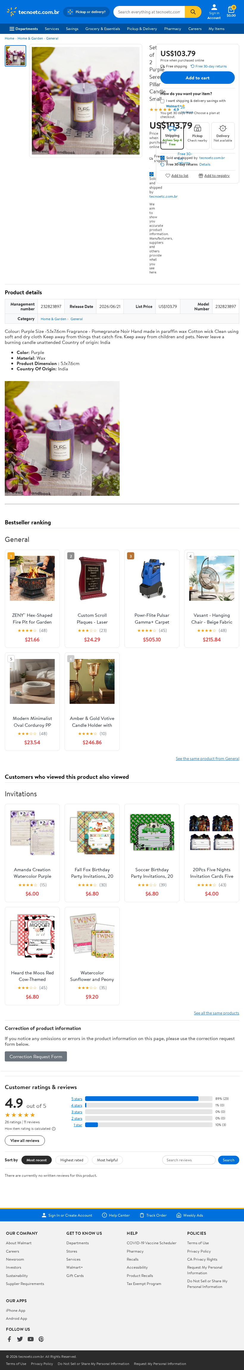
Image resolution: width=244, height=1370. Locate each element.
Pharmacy (172, 28)
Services (52, 28)
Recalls (132, 1259)
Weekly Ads (193, 1215)
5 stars (76, 1099)
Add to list (179, 175)
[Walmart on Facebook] (9, 1339)
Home (9, 38)
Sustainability (17, 1275)
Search (228, 1160)
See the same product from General (207, 758)
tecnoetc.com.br (163, 196)
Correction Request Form (36, 1056)
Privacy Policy (199, 1251)
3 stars (76, 1112)
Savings (72, 28)
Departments (26, 28)
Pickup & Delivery (142, 28)
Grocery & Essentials (102, 28)
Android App (16, 1318)
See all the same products (216, 1013)
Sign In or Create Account (70, 1215)
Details (204, 164)
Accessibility (137, 1267)
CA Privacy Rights (202, 1259)
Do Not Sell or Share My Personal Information (207, 1283)
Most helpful (107, 1160)
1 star (78, 1125)
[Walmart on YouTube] (30, 1339)
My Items (216, 28)
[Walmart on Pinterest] (41, 1339)
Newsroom (15, 1259)
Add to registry (217, 175)
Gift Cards (75, 1275)
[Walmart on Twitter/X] (20, 1339)
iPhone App (15, 1310)
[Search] (193, 12)
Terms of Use (198, 1242)
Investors (13, 1267)
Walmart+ (74, 1267)
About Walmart (19, 1242)
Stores (71, 1251)
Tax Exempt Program (144, 1283)
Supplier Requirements (25, 1283)
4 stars (76, 1105)
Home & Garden (30, 38)
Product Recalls (140, 1275)
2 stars (76, 1118)
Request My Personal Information (204, 1269)
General (52, 38)
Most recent (36, 1160)
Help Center (119, 1215)
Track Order (156, 1215)
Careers (194, 28)
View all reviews (24, 1140)
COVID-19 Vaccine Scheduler (151, 1242)
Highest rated (71, 1160)
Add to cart (197, 77)
